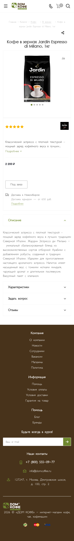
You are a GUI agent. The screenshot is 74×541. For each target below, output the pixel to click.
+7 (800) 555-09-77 (40, 462)
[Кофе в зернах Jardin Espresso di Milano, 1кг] (37, 79)
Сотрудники (37, 351)
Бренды (37, 422)
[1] (7, 126)
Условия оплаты (37, 389)
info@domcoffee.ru (40, 471)
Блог (37, 417)
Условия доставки (37, 395)
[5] (22, 126)
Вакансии (37, 356)
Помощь (37, 384)
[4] (18, 126)
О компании (37, 340)
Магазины (37, 362)
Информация (37, 377)
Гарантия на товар (37, 400)
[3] (15, 126)
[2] (11, 126)
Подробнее (17, 203)
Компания (37, 333)
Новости (37, 345)
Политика (37, 367)
